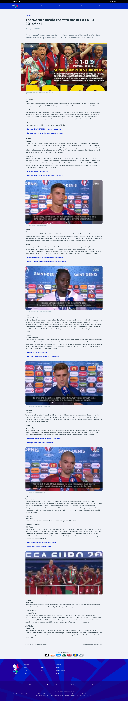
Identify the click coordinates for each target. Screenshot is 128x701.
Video (25, 667)
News (25, 670)
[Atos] (58, 655)
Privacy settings (96, 684)
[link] (23, 6)
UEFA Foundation (60, 670)
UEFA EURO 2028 (15, 6)
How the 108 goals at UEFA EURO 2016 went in (43, 356)
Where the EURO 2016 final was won (39, 546)
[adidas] (47, 655)
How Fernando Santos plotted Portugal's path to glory (46, 175)
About (42, 667)
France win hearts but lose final (37, 171)
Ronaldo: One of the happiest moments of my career (45, 133)
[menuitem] (29, 6)
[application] (64, 202)
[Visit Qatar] (81, 655)
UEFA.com (58, 667)
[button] (62, 6)
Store (41, 670)
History (26, 673)
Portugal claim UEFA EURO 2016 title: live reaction (44, 129)
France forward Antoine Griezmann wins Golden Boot (45, 257)
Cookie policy (75, 684)
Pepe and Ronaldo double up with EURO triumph (43, 438)
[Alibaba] (52, 655)
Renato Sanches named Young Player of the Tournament (46, 261)
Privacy (31, 684)
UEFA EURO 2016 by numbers (37, 352)
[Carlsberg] (64, 655)
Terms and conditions (53, 684)
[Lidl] (75, 655)
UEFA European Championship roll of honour (42, 542)
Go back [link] (29, 15)
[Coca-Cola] (69, 655)
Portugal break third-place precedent (40, 442)
